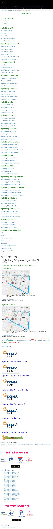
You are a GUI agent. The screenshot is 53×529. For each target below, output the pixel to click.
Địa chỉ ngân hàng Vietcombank (9, 59)
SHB (10, 8)
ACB (2, 6)
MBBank (17, 8)
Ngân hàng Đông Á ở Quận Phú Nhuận (12, 490)
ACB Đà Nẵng (4, 36)
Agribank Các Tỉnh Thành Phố (9, 136)
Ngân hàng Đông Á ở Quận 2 (9, 489)
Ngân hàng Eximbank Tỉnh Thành (9, 206)
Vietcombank (7, 6)
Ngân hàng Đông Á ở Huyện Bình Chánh (16, 375)
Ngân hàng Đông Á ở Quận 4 (9, 484)
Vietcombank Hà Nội (6, 49)
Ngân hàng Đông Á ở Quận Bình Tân (14, 432)
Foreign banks (42, 8)
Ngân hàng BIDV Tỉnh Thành (8, 110)
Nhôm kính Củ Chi (5, 446)
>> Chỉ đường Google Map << (8, 299)
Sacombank (23, 6)
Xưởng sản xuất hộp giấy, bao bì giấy (25, 444)
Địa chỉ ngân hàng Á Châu (8, 41)
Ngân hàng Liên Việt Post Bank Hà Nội (11, 192)
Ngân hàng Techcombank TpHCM (9, 144)
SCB (32, 8)
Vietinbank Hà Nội (5, 94)
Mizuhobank (4, 243)
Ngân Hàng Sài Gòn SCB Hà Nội (9, 214)
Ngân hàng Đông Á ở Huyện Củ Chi (14, 404)
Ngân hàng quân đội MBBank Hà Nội (10, 182)
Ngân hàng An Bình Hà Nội (8, 224)
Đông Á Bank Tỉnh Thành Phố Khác (10, 70)
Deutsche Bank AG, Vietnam (8, 245)
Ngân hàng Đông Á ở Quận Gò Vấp (11, 495)
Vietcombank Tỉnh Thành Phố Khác (10, 57)
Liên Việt (22, 8)
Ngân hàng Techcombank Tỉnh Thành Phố (12, 150)
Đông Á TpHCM (10, 10)
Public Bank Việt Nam (6, 248)
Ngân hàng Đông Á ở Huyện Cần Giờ (14, 361)
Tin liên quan (6, 346)
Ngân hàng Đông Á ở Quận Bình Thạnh (12, 494)
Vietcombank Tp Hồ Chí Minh (8, 46)
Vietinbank (29, 6)
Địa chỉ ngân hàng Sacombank (9, 86)
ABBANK (36, 8)
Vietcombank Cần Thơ (6, 54)
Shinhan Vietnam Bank (7, 238)
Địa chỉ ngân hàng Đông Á (8, 72)
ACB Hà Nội (4, 33)
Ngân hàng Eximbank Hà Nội (8, 203)
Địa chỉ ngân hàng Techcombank (9, 152)
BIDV (34, 6)
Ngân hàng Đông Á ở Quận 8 (9, 480)
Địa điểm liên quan (7, 470)
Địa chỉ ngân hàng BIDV (7, 112)
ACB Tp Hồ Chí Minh (6, 30)
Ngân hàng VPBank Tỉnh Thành (9, 123)
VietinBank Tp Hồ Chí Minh (8, 91)
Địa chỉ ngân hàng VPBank (8, 126)
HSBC (2, 235)
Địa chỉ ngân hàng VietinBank (8, 99)
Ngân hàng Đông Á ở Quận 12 (10, 499)
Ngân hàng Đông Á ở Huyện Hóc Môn (15, 390)
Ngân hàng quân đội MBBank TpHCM (10, 179)
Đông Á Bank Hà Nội (6, 67)
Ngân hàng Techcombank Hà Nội (9, 147)
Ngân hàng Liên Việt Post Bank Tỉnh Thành (12, 195)
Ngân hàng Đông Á (15, 6)
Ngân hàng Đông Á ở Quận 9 (9, 497)
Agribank (43, 6)
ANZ (2, 233)
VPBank (38, 6)
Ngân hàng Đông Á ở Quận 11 (10, 485)
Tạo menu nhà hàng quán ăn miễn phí (10, 527)
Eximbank (28, 8)
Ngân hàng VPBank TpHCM (8, 120)
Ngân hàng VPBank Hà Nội (8, 118)
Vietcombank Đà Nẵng (7, 51)
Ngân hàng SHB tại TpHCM (8, 158)
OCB (13, 8)
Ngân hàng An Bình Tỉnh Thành (9, 227)
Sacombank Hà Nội (6, 81)
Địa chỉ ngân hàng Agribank (8, 139)
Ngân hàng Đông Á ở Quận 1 (9, 501)
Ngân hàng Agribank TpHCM (8, 131)
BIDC (2, 240)
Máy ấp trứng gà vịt (12, 444)
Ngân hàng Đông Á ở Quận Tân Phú (11, 492)
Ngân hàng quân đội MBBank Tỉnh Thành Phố (13, 184)
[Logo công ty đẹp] (16, 459)
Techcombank (4, 8)
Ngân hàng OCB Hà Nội (7, 171)
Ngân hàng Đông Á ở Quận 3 (9, 488)
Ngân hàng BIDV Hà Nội (7, 105)
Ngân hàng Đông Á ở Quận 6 (9, 481)
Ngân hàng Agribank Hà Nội (8, 134)
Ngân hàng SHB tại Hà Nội (8, 160)
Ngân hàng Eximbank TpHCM (8, 201)
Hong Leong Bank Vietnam (8, 251)
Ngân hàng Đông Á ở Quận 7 (12, 418)
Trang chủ (4, 10)
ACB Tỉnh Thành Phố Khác (8, 38)
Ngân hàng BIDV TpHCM (7, 107)
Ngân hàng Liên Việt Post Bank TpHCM (11, 190)
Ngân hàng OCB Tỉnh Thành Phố (9, 174)
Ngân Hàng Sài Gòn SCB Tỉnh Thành (10, 216)
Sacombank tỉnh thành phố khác (9, 83)
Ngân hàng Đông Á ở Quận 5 (9, 482)
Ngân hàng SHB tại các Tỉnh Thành (10, 163)
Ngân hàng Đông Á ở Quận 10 (10, 486)
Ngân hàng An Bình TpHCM (8, 222)
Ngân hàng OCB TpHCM (7, 168)
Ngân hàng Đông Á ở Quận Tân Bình (11, 493)
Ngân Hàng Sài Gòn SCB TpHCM (9, 211)
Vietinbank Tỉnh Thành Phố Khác (9, 96)
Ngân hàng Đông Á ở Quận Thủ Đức (11, 498)
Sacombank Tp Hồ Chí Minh (8, 78)
